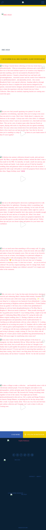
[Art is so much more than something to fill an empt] (23, 270)
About (39, 476)
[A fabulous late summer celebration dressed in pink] (23, 179)
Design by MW (23, 527)
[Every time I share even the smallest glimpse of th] (23, 361)
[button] (42, 2)
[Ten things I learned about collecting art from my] (23, 87)
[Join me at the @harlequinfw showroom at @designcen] (23, 224)
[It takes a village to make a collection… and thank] (23, 407)
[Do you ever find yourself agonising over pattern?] (23, 133)
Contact (32, 476)
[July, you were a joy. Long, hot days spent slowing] (23, 316)
